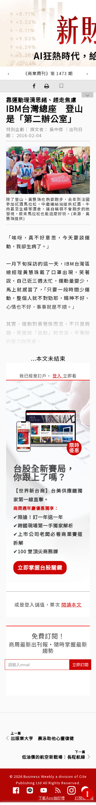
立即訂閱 (80, 664)
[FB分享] (34, 86)
